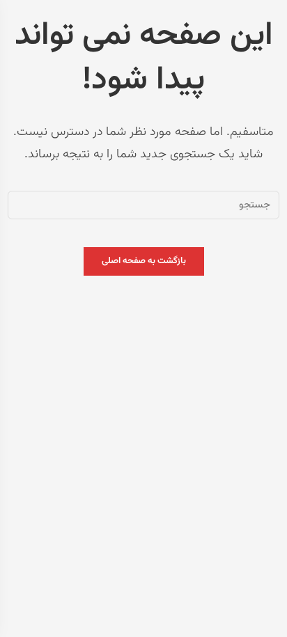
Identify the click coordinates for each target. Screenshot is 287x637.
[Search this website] (143, 205)
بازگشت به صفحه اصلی (144, 261)
